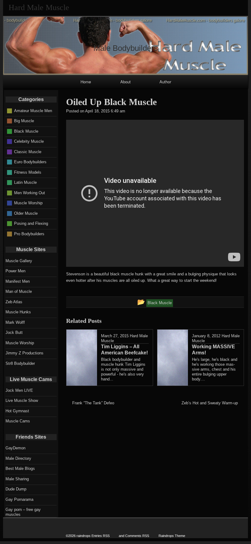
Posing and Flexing (31, 223)
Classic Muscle (27, 151)
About (125, 82)
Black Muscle (26, 131)
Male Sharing (17, 479)
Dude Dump (16, 489)
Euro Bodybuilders (30, 162)
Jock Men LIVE (19, 390)
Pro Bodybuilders (29, 233)
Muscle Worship (28, 203)
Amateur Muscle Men (33, 110)
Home (86, 82)
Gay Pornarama (19, 499)
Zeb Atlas (14, 302)
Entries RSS (101, 536)
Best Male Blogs (20, 468)
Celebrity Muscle (29, 141)
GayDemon (15, 448)
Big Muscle (24, 121)
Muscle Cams (18, 421)
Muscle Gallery (19, 261)
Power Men (15, 271)
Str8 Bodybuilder (20, 363)
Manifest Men (18, 281)
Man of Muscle (19, 291)
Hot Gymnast (17, 411)
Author (165, 82)
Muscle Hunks (18, 312)
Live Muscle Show (22, 400)
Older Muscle (26, 213)
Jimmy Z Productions (24, 353)
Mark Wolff (15, 322)
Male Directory (18, 458)
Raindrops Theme (172, 536)
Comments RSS (137, 536)
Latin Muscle (25, 182)
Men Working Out (29, 192)
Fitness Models (27, 172)
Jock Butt (14, 332)
